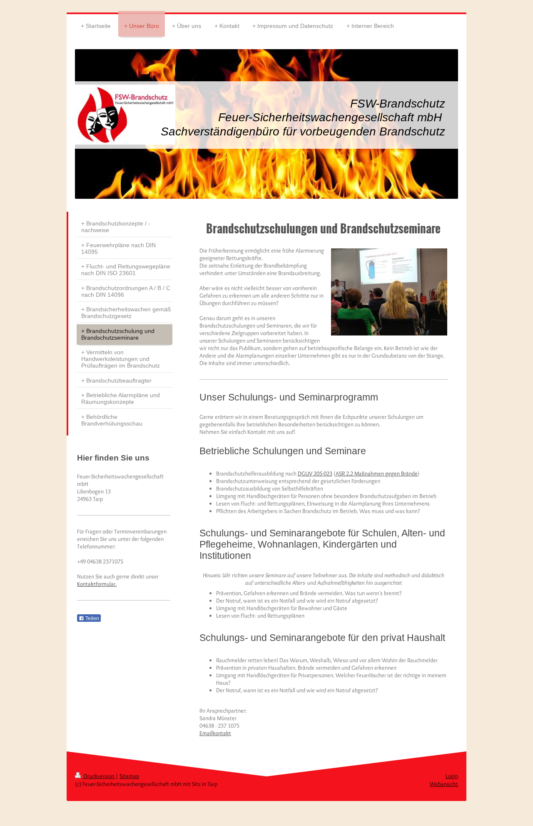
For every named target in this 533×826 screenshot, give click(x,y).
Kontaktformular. (97, 584)
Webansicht (444, 784)
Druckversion (98, 776)
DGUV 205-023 (315, 473)
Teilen (91, 618)
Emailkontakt (215, 733)
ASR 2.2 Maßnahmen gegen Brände (377, 473)
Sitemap (129, 776)
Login (452, 776)
